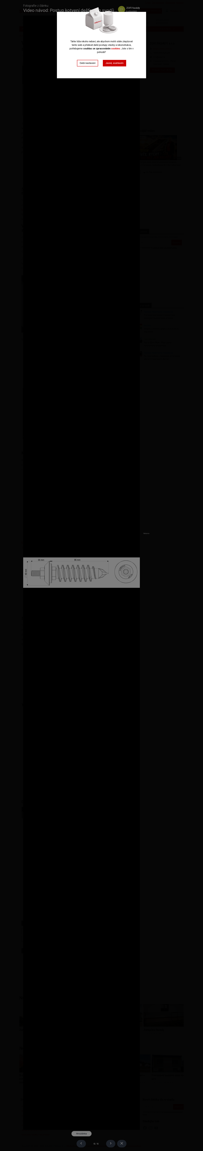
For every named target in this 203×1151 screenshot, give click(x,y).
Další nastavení (87, 63)
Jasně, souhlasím (114, 63)
